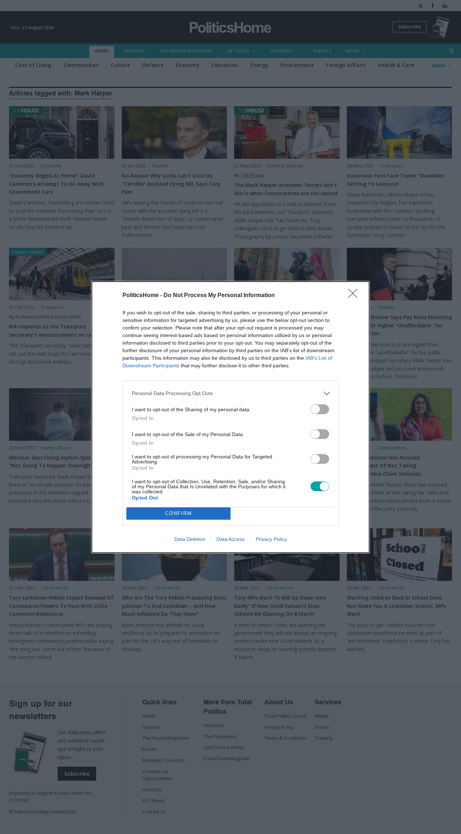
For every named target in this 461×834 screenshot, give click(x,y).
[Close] (355, 295)
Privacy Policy (271, 539)
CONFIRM (178, 513)
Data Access (230, 539)
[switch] (319, 409)
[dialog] (230, 417)
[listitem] (230, 393)
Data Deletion (189, 539)
